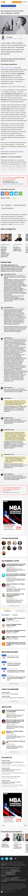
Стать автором (17, 2)
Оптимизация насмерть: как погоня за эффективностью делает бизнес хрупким (16, 644)
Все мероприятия (14, 683)
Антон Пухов (9, 627)
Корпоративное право (13, 657)
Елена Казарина (10, 268)
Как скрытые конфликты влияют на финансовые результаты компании (16, 574)
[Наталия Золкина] (14, 543)
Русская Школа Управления (13, 655)
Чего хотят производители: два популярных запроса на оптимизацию (15, 595)
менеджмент (8, 205)
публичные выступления (19, 205)
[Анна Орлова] (4, 553)
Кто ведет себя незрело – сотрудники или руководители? (18, 846)
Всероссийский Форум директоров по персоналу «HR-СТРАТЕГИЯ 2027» (16, 678)
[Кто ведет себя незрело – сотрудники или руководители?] (18, 837)
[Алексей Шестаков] (20, 543)
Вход (24, 2)
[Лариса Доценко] (9, 543)
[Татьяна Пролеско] (9, 548)
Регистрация (26, 2)
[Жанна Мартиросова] (4, 548)
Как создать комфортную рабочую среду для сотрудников (15, 631)
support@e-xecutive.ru (11, 874)
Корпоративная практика (5, 843)
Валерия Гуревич (6, 269)
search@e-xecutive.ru (14, 869)
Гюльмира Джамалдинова (13, 621)
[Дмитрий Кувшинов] (14, 548)
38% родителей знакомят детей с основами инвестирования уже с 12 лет (11, 783)
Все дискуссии (14, 752)
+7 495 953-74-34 (16, 877)
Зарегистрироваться (19, 183)
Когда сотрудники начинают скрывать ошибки (14, 625)
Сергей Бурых (20, 268)
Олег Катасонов (10, 734)
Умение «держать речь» (7, 67)
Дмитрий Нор (9, 598)
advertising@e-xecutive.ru (10, 872)
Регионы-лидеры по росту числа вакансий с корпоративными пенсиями (11, 770)
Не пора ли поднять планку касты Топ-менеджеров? (15, 710)
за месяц (15, 615)
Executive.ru (3, 864)
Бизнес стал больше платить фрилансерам (11, 776)
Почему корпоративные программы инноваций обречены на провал (16, 564)
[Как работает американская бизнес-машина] (6, 837)
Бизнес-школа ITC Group (12, 668)
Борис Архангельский (9, 265)
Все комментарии (14, 606)
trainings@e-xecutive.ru (16, 871)
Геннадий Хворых (15, 266)
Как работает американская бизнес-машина (17, 249)
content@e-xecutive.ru (10, 873)
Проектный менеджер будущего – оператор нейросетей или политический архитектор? (5, 252)
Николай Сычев (10, 744)
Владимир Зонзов (6, 271)
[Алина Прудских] (20, 548)
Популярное (7, 611)
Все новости (14, 701)
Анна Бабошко (10, 566)
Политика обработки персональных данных (10, 867)
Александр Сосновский (12, 639)
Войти (4, 492)
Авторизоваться (6, 183)
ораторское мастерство (7, 208)
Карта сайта (3, 875)
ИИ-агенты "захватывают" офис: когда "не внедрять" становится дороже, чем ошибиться (15, 721)
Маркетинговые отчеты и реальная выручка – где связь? (16, 637)
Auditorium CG (10, 675)
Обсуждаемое (20, 611)
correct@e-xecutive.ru (18, 224)
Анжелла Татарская (11, 633)
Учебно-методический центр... (13, 662)
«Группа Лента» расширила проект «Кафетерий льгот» (13, 697)
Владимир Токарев (16, 269)
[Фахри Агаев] (4, 543)
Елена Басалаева (10, 712)
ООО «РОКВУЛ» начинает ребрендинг (10, 694)
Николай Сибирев (10, 586)
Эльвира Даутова (10, 576)
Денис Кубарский (17, 271)
